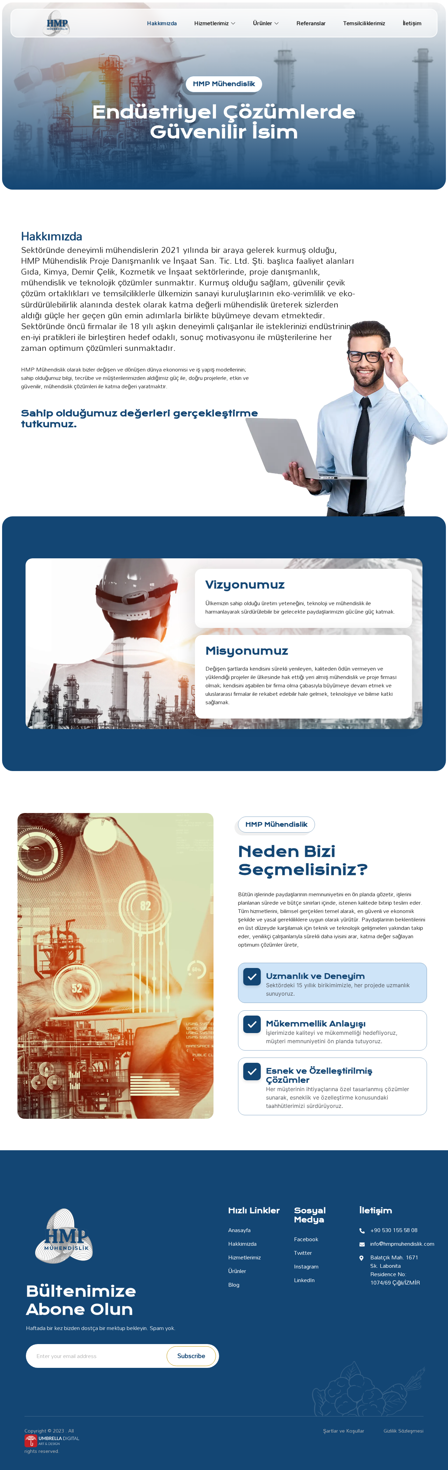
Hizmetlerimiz (211, 23)
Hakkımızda (162, 23)
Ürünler (262, 23)
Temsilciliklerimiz (364, 23)
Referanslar (311, 23)
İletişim (412, 23)
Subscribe (191, 1355)
